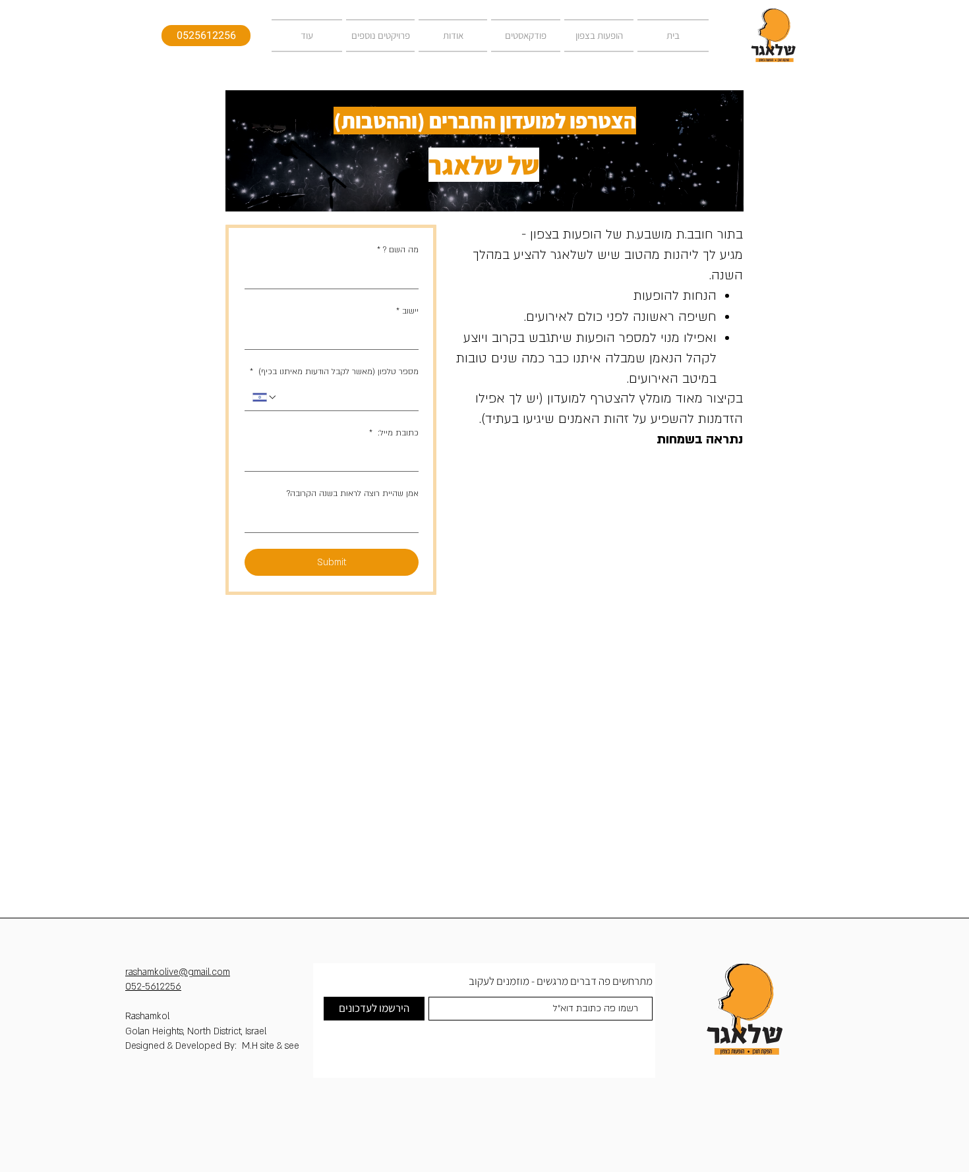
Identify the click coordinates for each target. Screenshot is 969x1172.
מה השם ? (398, 249)
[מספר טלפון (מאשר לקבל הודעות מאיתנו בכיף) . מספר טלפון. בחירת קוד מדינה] (265, 397)
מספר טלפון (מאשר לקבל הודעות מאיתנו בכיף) (334, 371)
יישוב (407, 311)
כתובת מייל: (394, 433)
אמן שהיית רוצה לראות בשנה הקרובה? (353, 493)
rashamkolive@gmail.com (177, 972)
